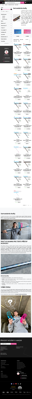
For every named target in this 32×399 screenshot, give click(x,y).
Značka (3, 4)
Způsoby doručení (3, 362)
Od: (1, 11)
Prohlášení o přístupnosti (4, 377)
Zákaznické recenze (13, 388)
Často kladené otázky (20, 362)
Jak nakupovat (19, 368)
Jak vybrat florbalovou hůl (20, 363)
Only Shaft (16, 4)
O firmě (2, 372)
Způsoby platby (3, 363)
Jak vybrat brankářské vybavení (21, 366)
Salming (6, 4)
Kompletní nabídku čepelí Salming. (21, 294)
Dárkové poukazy (3, 367)
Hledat (22, 2)
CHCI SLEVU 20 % (23, 0)
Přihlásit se (13, 343)
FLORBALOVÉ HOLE (11, 4)
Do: (5, 11)
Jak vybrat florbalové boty (20, 367)
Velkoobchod (3, 366)
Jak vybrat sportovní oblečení (21, 365)
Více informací (23, 24)
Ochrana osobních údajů (4, 376)
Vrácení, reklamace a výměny (5, 364)
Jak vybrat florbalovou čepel (21, 364)
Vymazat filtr (6, 43)
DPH (1, 365)
